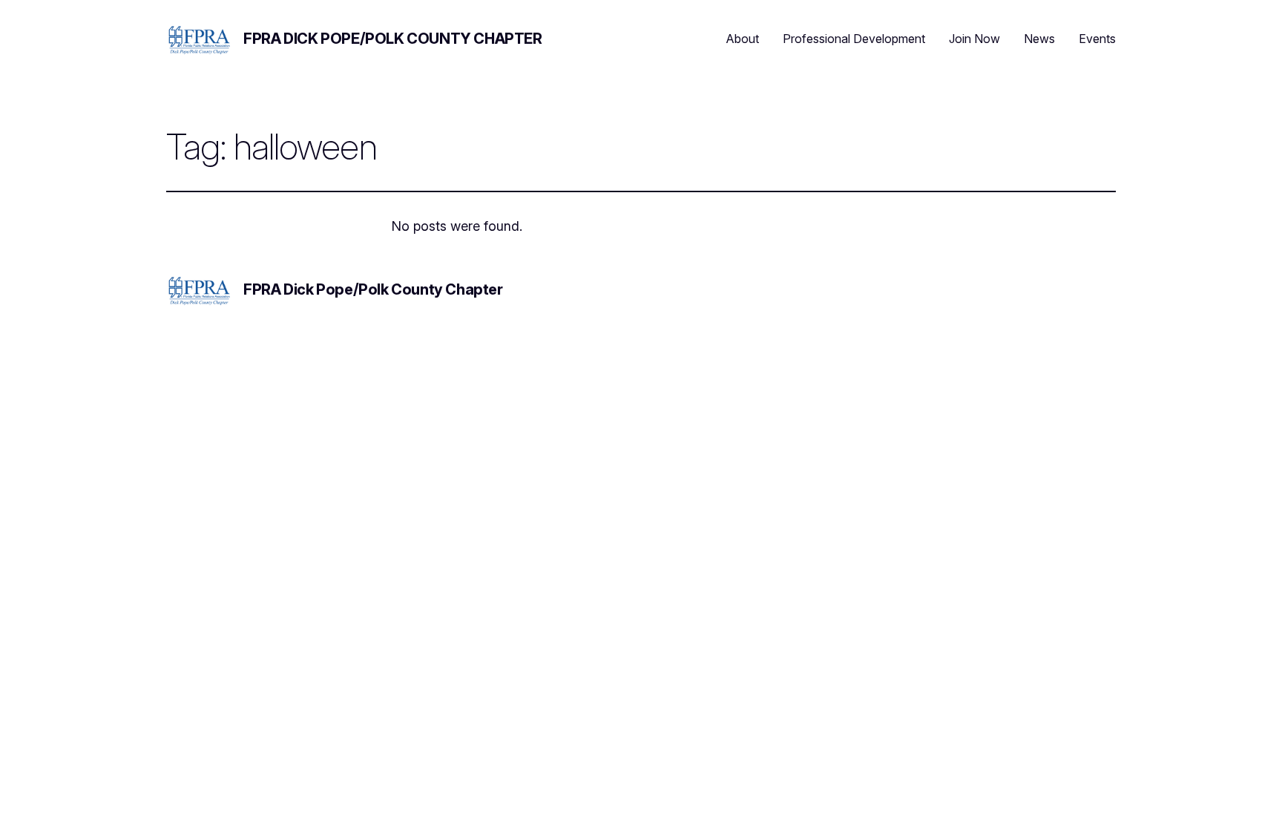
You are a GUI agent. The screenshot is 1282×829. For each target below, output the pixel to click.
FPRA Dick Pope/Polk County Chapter (392, 38)
